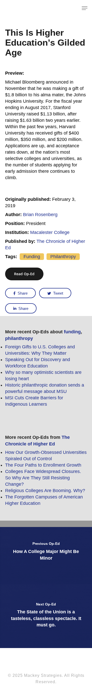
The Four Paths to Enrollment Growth (43, 465)
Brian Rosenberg (40, 214)
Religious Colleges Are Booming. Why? (45, 490)
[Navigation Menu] (84, 8)
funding (32, 256)
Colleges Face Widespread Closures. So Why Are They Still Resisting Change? (43, 478)
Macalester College (50, 232)
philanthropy (63, 256)
